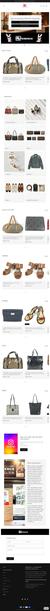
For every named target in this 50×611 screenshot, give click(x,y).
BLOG (4, 583)
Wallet (28, 148)
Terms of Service (6, 586)
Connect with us (6, 580)
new (4, 575)
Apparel (28, 174)
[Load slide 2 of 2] (24, 45)
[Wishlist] (8, 9)
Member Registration (25, 22)
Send (10, 558)
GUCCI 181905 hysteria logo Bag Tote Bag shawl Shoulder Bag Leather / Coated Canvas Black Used (34, 373)
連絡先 (4, 594)
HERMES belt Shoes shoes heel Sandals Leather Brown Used (11, 283)
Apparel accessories (31, 200)
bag (6, 148)
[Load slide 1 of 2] (22, 45)
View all (46, 50)
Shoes (6, 200)
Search (4, 572)
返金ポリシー (5, 589)
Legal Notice (6, 591)
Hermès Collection (10, 122)
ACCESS (24, 449)
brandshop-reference (22, 609)
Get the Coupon (25, 25)
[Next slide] (27, 45)
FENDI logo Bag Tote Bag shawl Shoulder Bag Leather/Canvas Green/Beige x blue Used (12, 418)
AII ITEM (4, 578)
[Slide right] (27, 88)
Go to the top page (7, 569)
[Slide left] (22, 88)
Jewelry (7, 174)
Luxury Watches (30, 122)
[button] (3, 6)
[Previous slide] (19, 45)
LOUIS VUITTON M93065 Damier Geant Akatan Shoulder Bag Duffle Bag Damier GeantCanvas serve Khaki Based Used (34, 78)
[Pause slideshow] (30, 45)
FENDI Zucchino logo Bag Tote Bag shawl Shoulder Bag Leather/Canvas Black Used (34, 418)
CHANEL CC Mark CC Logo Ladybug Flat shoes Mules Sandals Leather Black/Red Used (34, 328)
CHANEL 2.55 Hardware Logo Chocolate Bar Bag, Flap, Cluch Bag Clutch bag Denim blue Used (12, 328)
